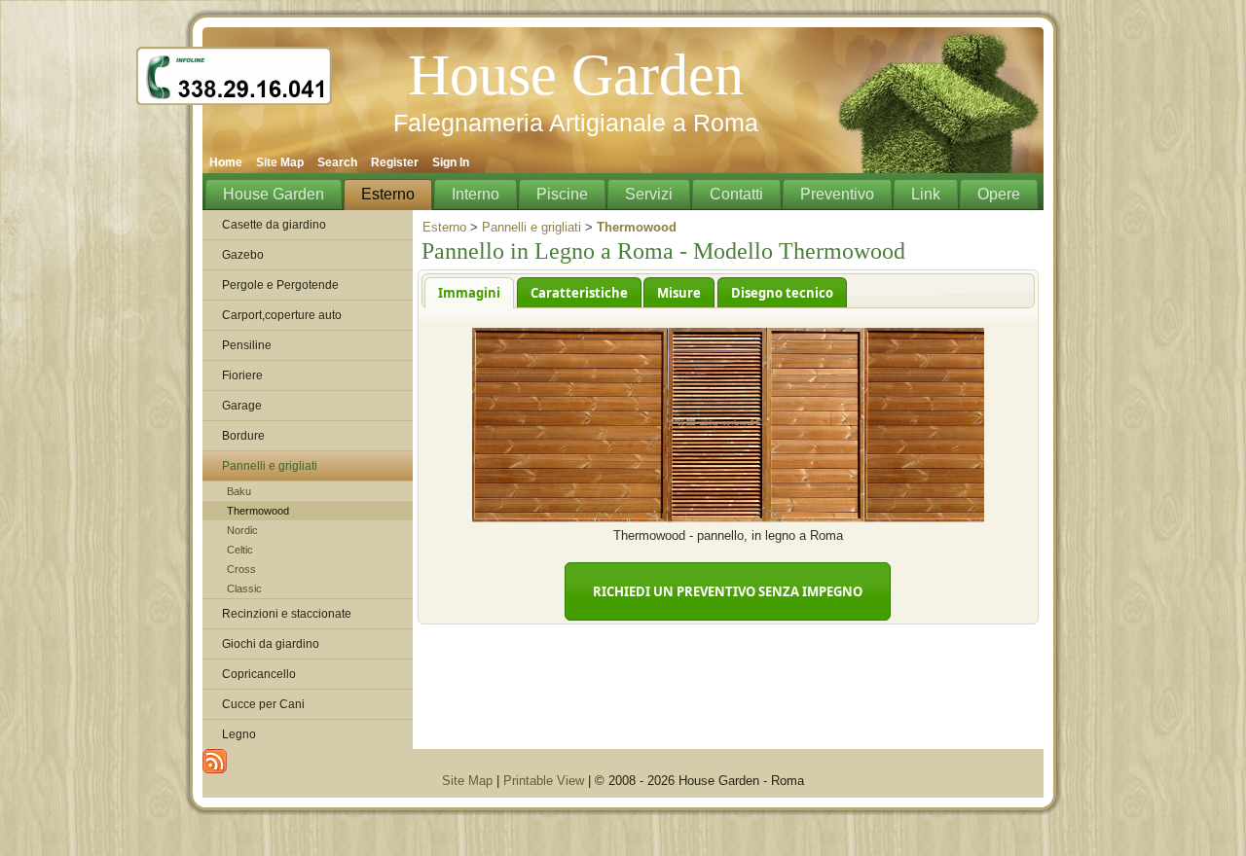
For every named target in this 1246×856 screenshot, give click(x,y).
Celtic (240, 549)
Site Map (467, 780)
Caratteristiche (579, 293)
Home (225, 162)
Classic (244, 588)
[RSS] (214, 761)
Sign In (450, 162)
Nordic (242, 530)
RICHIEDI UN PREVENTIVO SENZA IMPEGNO (727, 591)
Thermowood (258, 511)
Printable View (543, 780)
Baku (239, 491)
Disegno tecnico (782, 293)
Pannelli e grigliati (531, 227)
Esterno (444, 227)
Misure (679, 293)
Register (395, 162)
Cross (241, 569)
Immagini (469, 293)
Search (337, 162)
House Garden (576, 75)
